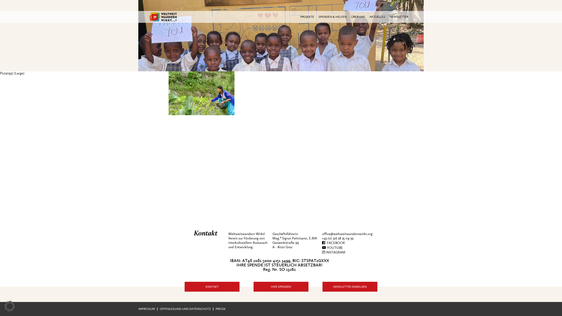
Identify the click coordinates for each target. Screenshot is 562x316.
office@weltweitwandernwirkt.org (347, 234)
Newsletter (399, 16)
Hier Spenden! (281, 286)
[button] (9, 306)
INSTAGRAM (335, 252)
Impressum (146, 309)
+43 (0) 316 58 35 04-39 (337, 238)
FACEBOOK (335, 243)
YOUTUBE (334, 248)
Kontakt (212, 286)
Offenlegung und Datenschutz (185, 309)
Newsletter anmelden (350, 286)
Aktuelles (377, 16)
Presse (221, 309)
